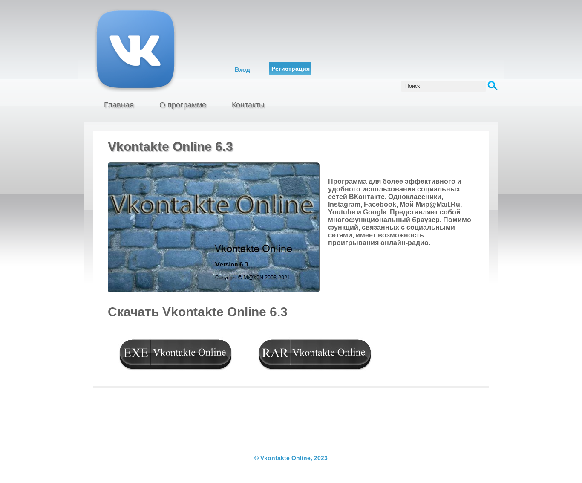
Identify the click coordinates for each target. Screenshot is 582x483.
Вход (242, 69)
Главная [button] (119, 105)
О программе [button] (182, 105)
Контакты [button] (248, 105)
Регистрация (290, 68)
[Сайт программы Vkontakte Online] (153, 49)
